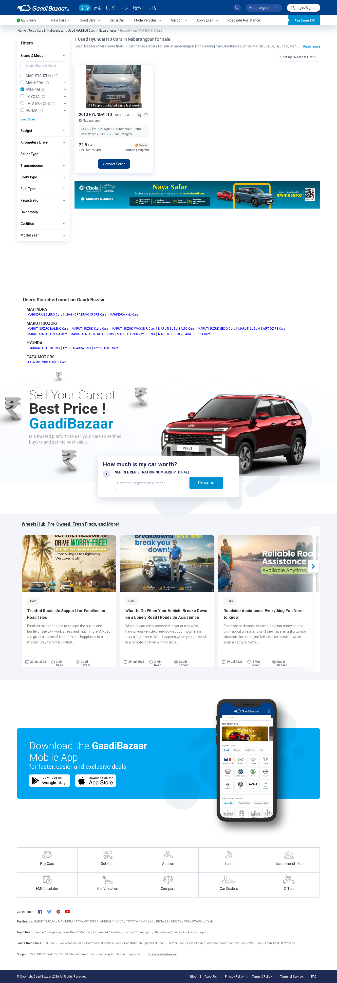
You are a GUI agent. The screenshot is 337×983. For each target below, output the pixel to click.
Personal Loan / (217, 943)
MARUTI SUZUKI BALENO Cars (48, 328)
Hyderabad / (102, 932)
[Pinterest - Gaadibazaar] (60, 912)
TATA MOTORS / (87, 921)
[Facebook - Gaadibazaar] (42, 912)
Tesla (210, 921)
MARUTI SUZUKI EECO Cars (216, 328)
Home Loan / (196, 943)
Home (22, 30)
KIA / (144, 921)
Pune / (178, 932)
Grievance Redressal (162, 954)
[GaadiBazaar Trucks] (110, 7)
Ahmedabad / (163, 932)
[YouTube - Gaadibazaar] (70, 911)
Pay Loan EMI (305, 20)
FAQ (314, 976)
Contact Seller (114, 164)
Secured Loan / (238, 943)
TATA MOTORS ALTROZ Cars (47, 362)
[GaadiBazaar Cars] (85, 7)
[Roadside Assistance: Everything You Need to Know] (265, 563)
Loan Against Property (280, 943)
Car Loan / (50, 943)
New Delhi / (71, 932)
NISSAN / (177, 921)
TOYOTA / (133, 921)
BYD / (152, 921)
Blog (193, 976)
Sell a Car (117, 20)
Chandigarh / (145, 932)
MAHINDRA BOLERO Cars (45, 314)
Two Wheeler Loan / (72, 943)
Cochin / (129, 932)
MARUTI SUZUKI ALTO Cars (176, 328)
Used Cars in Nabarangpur (47, 30)
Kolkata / (117, 932)
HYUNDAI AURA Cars (77, 348)
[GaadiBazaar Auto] (152, 7)
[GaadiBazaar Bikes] (97, 7)
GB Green (28, 20)
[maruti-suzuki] (197, 194)
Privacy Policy (234, 976)
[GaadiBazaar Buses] (138, 7)
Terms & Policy (262, 976)
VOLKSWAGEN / (195, 921)
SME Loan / (257, 943)
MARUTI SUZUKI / (46, 921)
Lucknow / (190, 932)
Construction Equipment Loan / (145, 943)
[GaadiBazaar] (43, 7)
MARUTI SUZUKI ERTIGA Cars (47, 334)
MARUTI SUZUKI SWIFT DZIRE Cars (261, 328)
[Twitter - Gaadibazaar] (51, 912)
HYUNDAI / (106, 921)
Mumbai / (86, 932)
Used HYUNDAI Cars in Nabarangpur (92, 30)
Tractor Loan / (177, 943)
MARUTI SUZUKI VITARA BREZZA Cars (184, 334)
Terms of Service (291, 976)
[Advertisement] (197, 246)
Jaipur (202, 932)
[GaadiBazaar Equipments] (124, 7)
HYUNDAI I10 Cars (106, 348)
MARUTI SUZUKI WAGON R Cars (133, 328)
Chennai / (40, 932)
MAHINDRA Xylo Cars (124, 314)
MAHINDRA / (67, 921)
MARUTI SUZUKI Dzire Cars (90, 328)
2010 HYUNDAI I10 (96, 114)
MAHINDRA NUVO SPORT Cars (86, 314)
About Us (211, 976)
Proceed (206, 482)
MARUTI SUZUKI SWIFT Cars (136, 334)
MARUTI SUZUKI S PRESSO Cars (92, 334)
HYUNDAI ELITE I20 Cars (44, 348)
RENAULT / (163, 921)
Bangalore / (55, 932)
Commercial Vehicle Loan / (105, 943)
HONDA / (119, 921)
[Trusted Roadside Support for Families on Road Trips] (69, 563)
